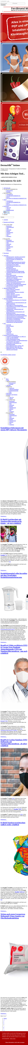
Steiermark (8, 229)
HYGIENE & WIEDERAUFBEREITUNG (16, 198)
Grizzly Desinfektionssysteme (13, 339)
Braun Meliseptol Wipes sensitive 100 (14, 345)
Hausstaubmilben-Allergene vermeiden (15, 292)
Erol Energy (9, 331)
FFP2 (13, 798)
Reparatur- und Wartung (11, 394)
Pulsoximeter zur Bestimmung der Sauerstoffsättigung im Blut (14, 279)
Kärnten (8, 231)
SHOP (4, 199)
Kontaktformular (10, 210)
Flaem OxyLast (9, 334)
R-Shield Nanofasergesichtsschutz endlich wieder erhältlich (13, 824)
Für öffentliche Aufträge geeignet (8, 354)
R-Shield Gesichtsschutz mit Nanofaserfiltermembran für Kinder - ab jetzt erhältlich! (11, 521)
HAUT (8, 197)
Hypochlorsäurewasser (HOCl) (8, 629)
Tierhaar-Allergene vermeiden (13, 294)
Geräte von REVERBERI (12, 337)
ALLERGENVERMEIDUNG (13, 195)
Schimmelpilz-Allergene (11, 296)
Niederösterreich (10, 227)
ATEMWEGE (9, 194)
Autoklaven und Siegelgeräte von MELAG (16, 336)
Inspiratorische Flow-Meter (12, 264)
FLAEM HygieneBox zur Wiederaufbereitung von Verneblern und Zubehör (16, 341)
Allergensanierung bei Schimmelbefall (15, 317)
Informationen (9, 190)
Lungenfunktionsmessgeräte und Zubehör (15, 262)
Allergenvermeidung (8, 298)
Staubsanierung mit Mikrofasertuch (14, 322)
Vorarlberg (8, 236)
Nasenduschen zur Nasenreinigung (14, 258)
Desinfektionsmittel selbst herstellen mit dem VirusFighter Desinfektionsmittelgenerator (14, 575)
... (3, 1026)
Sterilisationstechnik (13, 390)
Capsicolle (8, 332)
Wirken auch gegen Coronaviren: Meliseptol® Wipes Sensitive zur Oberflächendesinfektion (13, 916)
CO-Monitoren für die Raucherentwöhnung (16, 284)
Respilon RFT (4, 721)
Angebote (5, 219)
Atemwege (5, 255)
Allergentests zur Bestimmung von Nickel (15, 318)
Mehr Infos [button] (12, 1038)
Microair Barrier (10, 326)
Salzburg (8, 233)
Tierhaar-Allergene (10, 293)
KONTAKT (6, 206)
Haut (4, 323)
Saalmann (8, 328)
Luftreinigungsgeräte (11, 307)
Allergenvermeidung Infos (9, 288)
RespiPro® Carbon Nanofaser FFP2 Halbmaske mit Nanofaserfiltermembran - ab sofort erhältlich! (14, 743)
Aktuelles (8, 385)
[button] (3, 1042)
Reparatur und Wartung (8, 222)
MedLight (8, 330)
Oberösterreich (9, 232)
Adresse (8, 208)
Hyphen (8, 327)
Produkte (8, 192)
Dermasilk (8, 324)
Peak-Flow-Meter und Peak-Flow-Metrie (15, 263)
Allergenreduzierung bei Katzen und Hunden (16, 315)
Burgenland (9, 226)
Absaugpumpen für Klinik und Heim (14, 285)
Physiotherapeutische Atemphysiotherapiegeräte (12, 269)
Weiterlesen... (4, 516)
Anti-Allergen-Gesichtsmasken (13, 319)
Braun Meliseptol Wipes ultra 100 (14, 347)
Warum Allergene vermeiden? (13, 289)
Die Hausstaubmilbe (11, 290)
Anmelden (3, 4)
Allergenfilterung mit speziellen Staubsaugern (16, 306)
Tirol (7, 235)
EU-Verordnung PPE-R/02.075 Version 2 (11, 729)
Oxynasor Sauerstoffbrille (12, 287)
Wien (7, 228)
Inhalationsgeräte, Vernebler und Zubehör (15, 256)
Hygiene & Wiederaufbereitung (10, 335)
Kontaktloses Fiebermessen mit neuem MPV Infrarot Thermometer (14, 429)
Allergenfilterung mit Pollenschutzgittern (15, 314)
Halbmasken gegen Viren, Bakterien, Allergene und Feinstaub (14, 277)
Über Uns (8, 207)
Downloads (6, 253)
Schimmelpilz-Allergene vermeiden (14, 297)
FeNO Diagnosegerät (11, 275)
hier (10, 561)
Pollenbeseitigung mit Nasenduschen (14, 320)
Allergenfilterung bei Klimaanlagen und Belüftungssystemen (15, 312)
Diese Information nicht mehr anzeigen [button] (15, 1042)
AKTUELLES (6, 188)
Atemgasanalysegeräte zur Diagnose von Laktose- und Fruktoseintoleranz (15, 282)
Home (7, 380)
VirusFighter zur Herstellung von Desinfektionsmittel (13, 343)
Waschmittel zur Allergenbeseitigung (14, 305)
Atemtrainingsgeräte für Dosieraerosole (15, 271)
